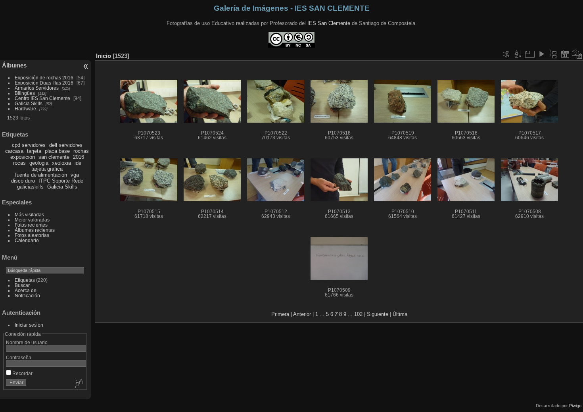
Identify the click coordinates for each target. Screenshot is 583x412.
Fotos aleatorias (32, 235)
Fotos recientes (31, 224)
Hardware (25, 108)
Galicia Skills (28, 103)
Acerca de (25, 290)
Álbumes (14, 65)
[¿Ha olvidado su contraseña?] (78, 384)
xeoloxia (61, 163)
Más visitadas (29, 214)
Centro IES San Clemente (42, 98)
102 (358, 314)
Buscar (22, 285)
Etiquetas (25, 280)
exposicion (22, 157)
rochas (81, 151)
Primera (280, 314)
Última (400, 314)
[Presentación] (541, 54)
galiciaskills (30, 187)
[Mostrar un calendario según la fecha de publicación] (565, 54)
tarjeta (34, 151)
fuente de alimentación (41, 175)
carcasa (14, 151)
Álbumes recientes (35, 230)
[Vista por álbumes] (553, 54)
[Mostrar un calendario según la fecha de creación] (577, 54)
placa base (57, 151)
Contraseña (18, 357)
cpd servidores (29, 145)
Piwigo (575, 405)
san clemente (53, 157)
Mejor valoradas (32, 219)
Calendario (27, 240)
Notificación (27, 295)
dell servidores (65, 145)
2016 (78, 157)
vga (75, 175)
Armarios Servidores (37, 87)
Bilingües (25, 93)
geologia (38, 163)
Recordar (22, 373)
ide (78, 163)
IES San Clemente (328, 23)
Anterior (302, 314)
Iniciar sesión (29, 324)
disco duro (23, 181)
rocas (19, 163)
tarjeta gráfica (47, 169)
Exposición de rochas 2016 (44, 77)
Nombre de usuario (27, 342)
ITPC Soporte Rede (60, 181)
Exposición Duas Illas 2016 (44, 82)
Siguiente (377, 314)
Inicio (103, 55)
